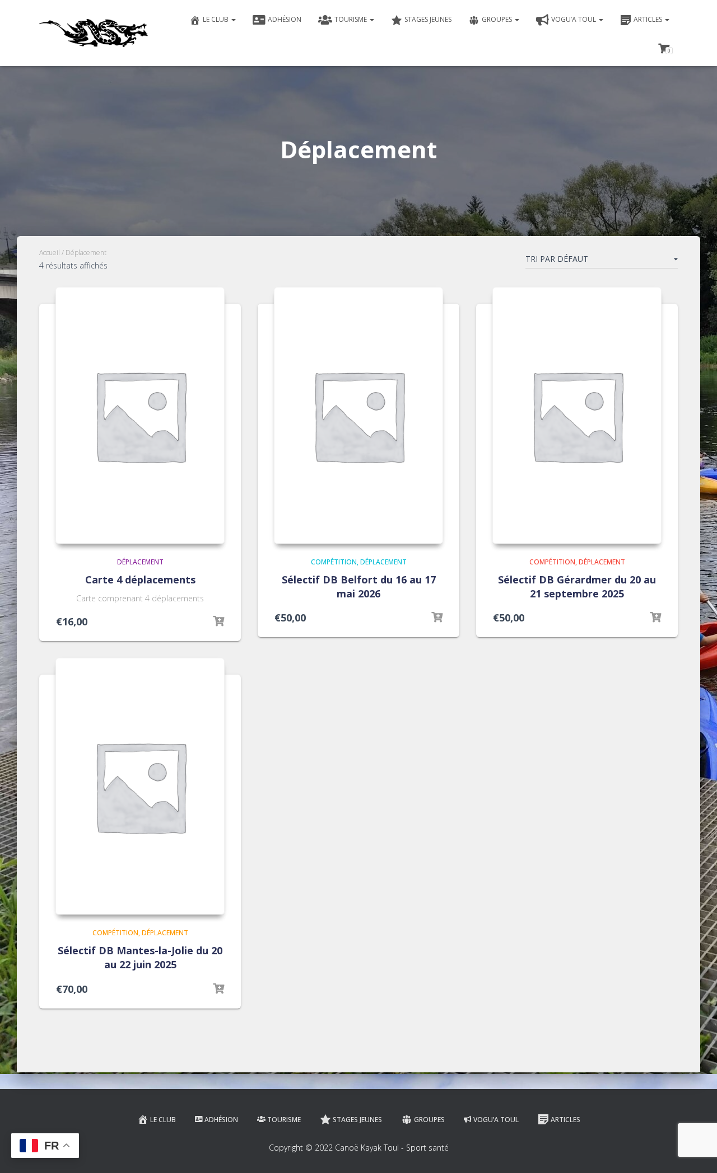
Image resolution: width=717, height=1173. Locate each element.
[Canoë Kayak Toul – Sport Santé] (93, 33)
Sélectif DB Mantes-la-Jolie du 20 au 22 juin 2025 (140, 957)
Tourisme (351, 19)
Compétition (334, 562)
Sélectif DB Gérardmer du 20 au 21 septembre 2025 (577, 586)
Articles (649, 19)
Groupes (498, 19)
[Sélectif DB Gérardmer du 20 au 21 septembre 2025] (577, 415)
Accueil (49, 252)
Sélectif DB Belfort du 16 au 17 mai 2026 (359, 586)
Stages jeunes (427, 19)
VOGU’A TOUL (574, 19)
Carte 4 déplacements (140, 579)
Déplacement (140, 562)
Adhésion (284, 19)
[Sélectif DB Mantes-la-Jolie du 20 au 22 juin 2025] (140, 786)
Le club (216, 19)
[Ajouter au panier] (218, 621)
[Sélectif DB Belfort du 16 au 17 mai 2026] (358, 415)
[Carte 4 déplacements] (140, 415)
